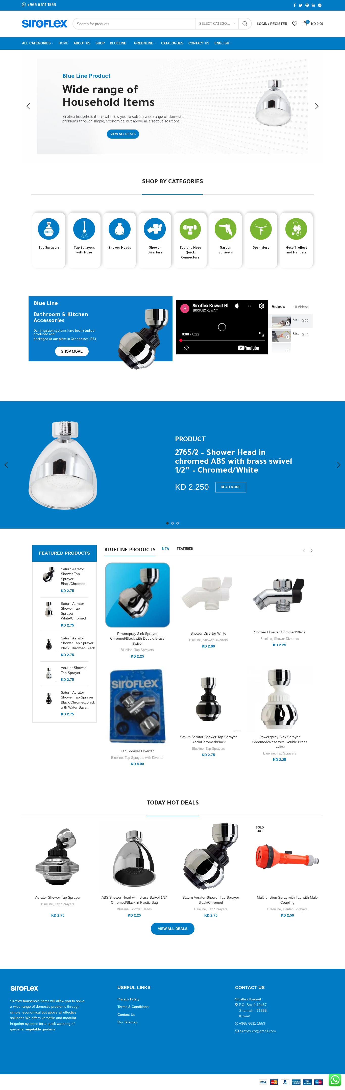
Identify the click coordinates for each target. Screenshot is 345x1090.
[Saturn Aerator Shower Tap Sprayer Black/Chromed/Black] (49, 647)
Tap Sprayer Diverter (137, 751)
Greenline (274, 909)
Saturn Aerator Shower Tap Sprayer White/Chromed (73, 611)
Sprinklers (261, 248)
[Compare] (89, 829)
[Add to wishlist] (89, 852)
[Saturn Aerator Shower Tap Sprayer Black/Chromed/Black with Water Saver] (49, 703)
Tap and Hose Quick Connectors (190, 253)
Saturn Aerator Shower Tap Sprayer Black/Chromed (73, 576)
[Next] (316, 106)
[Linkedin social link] (313, 5)
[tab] (290, 321)
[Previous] (28, 106)
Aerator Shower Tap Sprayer (73, 670)
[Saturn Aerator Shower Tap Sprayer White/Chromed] (49, 614)
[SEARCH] (245, 24)
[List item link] (264, 1023)
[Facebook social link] (294, 5)
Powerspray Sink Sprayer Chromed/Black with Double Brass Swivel (137, 638)
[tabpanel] (222, 327)
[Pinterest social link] (307, 5)
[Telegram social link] (319, 5)
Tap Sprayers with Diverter (144, 758)
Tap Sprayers (48, 248)
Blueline (126, 650)
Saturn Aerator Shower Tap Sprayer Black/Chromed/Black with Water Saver (78, 699)
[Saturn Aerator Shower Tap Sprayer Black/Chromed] (49, 580)
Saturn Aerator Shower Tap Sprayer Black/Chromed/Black (78, 643)
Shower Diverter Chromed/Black (279, 632)
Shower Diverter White (208, 633)
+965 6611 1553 (41, 5)
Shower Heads (119, 248)
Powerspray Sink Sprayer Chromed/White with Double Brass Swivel (279, 742)
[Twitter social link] (300, 5)
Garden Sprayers (295, 909)
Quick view (89, 840)
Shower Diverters (215, 640)
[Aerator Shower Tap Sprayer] (49, 673)
